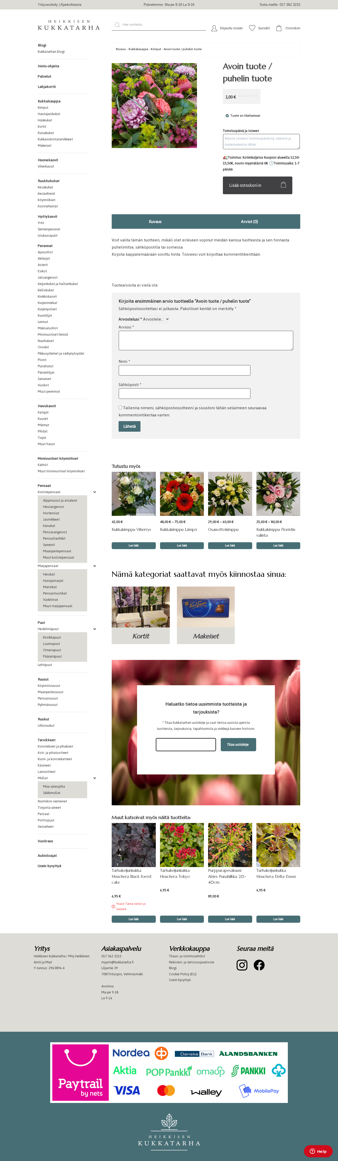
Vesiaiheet (46, 826)
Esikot (42, 271)
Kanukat (49, 525)
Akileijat (44, 258)
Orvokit (43, 347)
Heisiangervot (53, 506)
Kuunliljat (45, 315)
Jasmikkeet (51, 519)
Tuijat (42, 437)
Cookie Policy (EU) (182, 974)
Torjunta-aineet (49, 807)
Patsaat (43, 814)
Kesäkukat (45, 187)
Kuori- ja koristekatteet (55, 759)
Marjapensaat (48, 566)
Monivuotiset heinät (53, 334)
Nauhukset (46, 340)
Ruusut (43, 679)
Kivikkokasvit (47, 296)
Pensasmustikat (55, 593)
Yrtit (41, 223)
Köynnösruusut (49, 685)
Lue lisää (134, 545)
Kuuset (43, 418)
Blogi (42, 45)
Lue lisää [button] (182, 919)
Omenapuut (52, 650)
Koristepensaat (49, 492)
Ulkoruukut (46, 725)
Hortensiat (51, 513)
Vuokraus (45, 841)
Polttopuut (46, 820)
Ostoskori (292, 28)
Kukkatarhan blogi (51, 51)
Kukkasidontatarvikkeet (55, 139)
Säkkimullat (51, 792)
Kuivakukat (46, 133)
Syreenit (49, 544)
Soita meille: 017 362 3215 (280, 5)
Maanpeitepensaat (57, 551)
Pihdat (43, 431)
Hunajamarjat (53, 580)
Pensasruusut (48, 698)
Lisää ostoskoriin (245, 185)
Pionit (42, 359)
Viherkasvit (46, 166)
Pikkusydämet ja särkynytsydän (61, 353)
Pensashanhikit (54, 538)
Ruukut (43, 719)
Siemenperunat (49, 229)
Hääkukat (45, 120)
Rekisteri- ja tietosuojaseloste (191, 962)
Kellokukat (46, 290)
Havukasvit (47, 406)
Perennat (45, 245)
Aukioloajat (47, 855)
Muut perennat (49, 391)
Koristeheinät (48, 206)
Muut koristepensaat (58, 557)
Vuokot (43, 385)
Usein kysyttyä (49, 865)
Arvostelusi (130, 319)
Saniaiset (44, 378)
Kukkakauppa (49, 101)
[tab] (155, 221)
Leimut (43, 321)
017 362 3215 (111, 956)
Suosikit (264, 28)
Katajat (43, 412)
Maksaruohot (48, 328)
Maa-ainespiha (54, 786)
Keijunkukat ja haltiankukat (58, 283)
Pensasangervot (55, 532)
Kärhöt (43, 464)
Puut (41, 622)
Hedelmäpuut (48, 629)
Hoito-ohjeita (48, 66)
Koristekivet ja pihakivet (55, 746)
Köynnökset (46, 200)
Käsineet (44, 765)
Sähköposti (130, 384)
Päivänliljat (46, 372)
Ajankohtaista (70, 5)
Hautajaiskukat (49, 114)
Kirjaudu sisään (231, 28)
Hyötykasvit (47, 216)
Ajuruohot (45, 252)
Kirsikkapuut (52, 637)
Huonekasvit (48, 160)
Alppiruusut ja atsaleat (60, 500)
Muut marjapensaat (57, 606)
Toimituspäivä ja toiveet (241, 130)
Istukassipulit (48, 235)
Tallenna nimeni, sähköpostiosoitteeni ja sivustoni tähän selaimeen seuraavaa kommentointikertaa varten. (192, 411)
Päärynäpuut (52, 656)
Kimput (43, 107)
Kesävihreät (46, 193)
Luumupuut (51, 643)
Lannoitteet (46, 771)
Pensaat (44, 485)
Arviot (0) (249, 221)
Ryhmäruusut (48, 704)
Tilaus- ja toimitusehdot (187, 956)
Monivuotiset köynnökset (58, 458)
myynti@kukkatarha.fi (117, 962)
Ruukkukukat (48, 180)
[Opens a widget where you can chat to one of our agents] (318, 1151)
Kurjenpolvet (47, 309)
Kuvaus (155, 221)
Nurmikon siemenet (52, 801)
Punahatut (45, 366)
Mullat (43, 778)
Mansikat (50, 587)
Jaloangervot (48, 277)
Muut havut (46, 444)
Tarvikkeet (46, 740)
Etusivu (121, 49)
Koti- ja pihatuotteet (53, 752)
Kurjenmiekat (47, 302)
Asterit (43, 264)
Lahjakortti (47, 86)
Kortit (42, 126)
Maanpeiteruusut (50, 692)
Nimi (124, 361)
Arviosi (126, 327)
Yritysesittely (48, 5)
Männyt (43, 425)
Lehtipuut (45, 665)
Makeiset (44, 145)
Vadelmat (50, 599)
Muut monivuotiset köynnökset (61, 471)
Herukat (49, 574)
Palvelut (44, 76)
